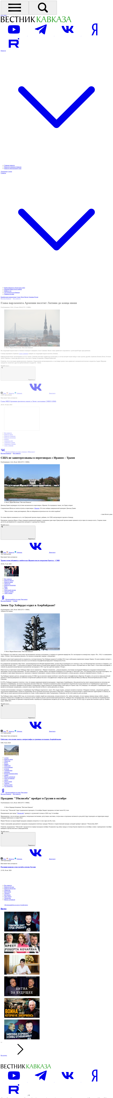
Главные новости (9, 165)
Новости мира (8, 434)
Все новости (17, 298)
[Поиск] (43, 8)
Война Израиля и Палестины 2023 (14, 287)
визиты (6, 439)
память (6, 775)
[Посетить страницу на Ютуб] (14, 35)
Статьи (10, 171)
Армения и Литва (9, 442)
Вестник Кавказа (6, 298)
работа (6, 780)
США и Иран (8, 593)
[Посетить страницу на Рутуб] (14, 49)
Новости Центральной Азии (12, 168)
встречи (6, 769)
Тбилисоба (20, 849)
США (6, 588)
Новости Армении (9, 436)
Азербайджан (8, 770)
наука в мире (8, 781)
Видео (26, 297)
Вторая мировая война (11, 773)
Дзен (4, 393)
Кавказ (6, 764)
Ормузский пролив (10, 590)
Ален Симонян (23, 353)
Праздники (7, 927)
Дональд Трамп (9, 591)
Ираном (37, 508)
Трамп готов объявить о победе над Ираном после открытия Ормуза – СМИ (30, 560)
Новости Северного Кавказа (12, 167)
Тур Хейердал (8, 786)
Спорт (19, 297)
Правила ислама (9, 294)
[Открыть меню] (15, 8)
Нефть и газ (7, 291)
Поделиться (31, 379)
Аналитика (4, 171)
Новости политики (10, 437)
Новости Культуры (10, 924)
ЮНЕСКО (7, 765)
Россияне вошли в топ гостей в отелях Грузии (18, 903)
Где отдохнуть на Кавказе (12, 292)
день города (7, 932)
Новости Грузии (9, 922)
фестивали (7, 930)
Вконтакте (52, 393)
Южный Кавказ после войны (13, 289)
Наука (6, 762)
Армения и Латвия (10, 444)
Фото (22, 297)
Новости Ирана (9, 580)
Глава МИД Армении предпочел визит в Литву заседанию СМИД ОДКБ (28, 401)
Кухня (36, 297)
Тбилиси (7, 929)
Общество (7, 583)
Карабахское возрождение (8, 297)
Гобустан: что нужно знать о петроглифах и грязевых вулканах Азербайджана (31, 739)
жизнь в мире (8, 784)
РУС (2, 15)
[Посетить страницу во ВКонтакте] (67, 35)
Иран (5, 587)
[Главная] (36, 22)
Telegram (19, 393)
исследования (8, 767)
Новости (11, 393)
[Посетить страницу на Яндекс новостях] (94, 35)
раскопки (7, 772)
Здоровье (31, 297)
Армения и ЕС (8, 441)
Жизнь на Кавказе (9, 777)
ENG (5, 15)
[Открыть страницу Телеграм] (41, 35)
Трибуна (6, 783)
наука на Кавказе (9, 778)
